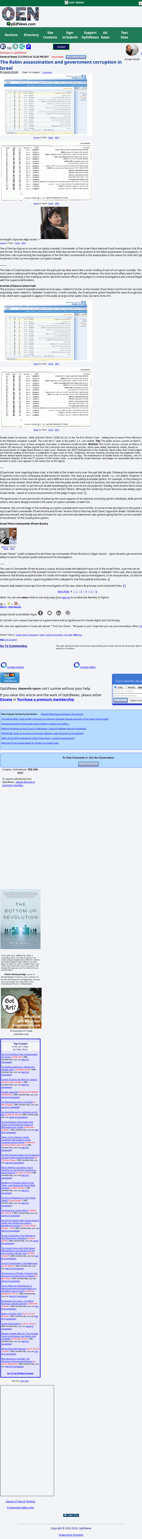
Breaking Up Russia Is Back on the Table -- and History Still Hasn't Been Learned (18, 1185)
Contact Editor (88, 667)
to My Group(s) (8, 639)
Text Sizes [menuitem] (124, 35)
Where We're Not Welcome (13, 1348)
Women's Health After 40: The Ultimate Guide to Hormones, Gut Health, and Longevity (19, 1336)
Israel (42, 634)
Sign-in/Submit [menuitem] (69, 35)
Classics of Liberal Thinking (20, 1501)
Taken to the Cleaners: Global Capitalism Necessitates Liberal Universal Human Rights (16, 1140)
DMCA (57, 137)
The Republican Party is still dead (17, 1102)
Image (36, 137)
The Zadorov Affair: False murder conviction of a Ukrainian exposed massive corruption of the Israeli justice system (55, 719)
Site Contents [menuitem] (50, 35)
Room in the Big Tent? (11, 1313)
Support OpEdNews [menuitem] (89, 35)
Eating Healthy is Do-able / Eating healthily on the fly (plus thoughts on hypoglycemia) (18, 1170)
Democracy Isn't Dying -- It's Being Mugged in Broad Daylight (17, 1302)
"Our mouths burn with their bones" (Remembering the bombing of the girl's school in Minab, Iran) (18, 1251)
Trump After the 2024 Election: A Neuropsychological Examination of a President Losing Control (18, 1288)
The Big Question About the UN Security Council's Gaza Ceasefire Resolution (20, 1156)
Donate (6, 699)
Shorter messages (9, 1092)
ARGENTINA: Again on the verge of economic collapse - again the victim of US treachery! (42, 733)
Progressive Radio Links (20, 1507)
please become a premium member (18, 783)
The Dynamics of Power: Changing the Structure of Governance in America (19, 1274)
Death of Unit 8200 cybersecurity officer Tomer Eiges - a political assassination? (38, 738)
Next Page (64, 591)
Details (50, 137)
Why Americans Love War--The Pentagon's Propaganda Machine (17, 1360)
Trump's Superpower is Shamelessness (19, 1263)
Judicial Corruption (54, 634)
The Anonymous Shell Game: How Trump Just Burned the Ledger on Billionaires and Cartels (17, 1125)
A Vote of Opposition (11, 1323)
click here (24, 1381)
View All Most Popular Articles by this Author (62, 714)
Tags (77, 634)
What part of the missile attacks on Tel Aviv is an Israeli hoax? (30, 743)
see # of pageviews (10, 1097)
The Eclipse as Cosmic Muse (14, 1210)
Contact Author (15, 667)
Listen (61, 47)
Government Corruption (27, 634)
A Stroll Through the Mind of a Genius (19, 1079)
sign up (66, 597)
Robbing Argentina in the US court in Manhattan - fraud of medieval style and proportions (43, 728)
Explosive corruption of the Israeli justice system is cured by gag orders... (35, 723)
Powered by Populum (71, 1535)
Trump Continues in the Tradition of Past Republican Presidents (18, 1236)
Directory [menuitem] (31, 35)
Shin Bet (68, 634)
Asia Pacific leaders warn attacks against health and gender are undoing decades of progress (20, 1223)
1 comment (47, 72)
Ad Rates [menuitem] (105, 35)
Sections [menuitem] (11, 35)
